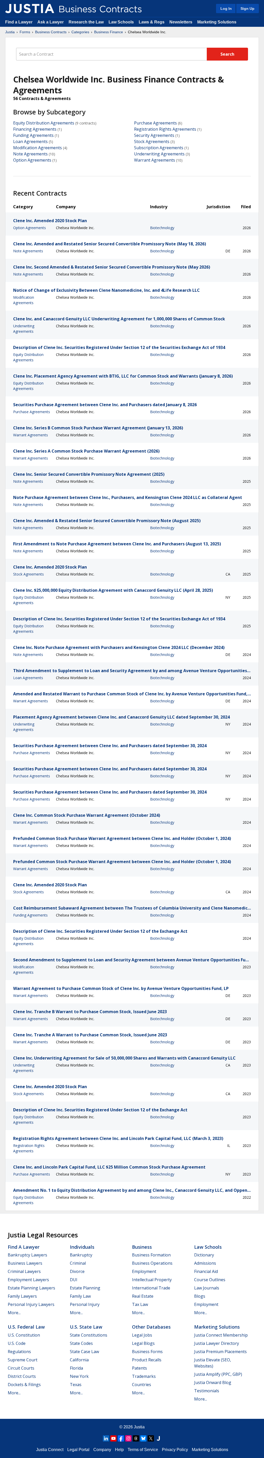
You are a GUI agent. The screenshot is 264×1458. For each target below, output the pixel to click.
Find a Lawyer (18, 22)
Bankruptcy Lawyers (27, 1255)
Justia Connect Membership (221, 1335)
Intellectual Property (152, 1279)
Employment (144, 1271)
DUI (73, 1279)
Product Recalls (146, 1360)
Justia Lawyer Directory (216, 1343)
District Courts (22, 1376)
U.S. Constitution (24, 1335)
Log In (226, 8)
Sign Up (247, 8)
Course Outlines (209, 1279)
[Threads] (136, 1438)
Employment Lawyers (28, 1279)
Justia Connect (49, 1449)
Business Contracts (51, 32)
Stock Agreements (151, 141)
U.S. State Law (86, 1327)
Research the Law (86, 22)
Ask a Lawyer (51, 22)
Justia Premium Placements (220, 1351)
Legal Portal (78, 1449)
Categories (80, 32)
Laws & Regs (151, 22)
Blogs (199, 1296)
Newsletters (180, 22)
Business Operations (152, 1263)
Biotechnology (162, 227)
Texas (75, 1384)
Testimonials (206, 1391)
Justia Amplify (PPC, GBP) (218, 1374)
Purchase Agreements (155, 123)
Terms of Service (143, 1449)
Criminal (78, 1263)
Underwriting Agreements (159, 154)
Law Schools (121, 22)
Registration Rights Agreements (165, 129)
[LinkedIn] (106, 1438)
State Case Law (84, 1351)
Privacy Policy (175, 1449)
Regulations (19, 1351)
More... (14, 1312)
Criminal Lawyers (24, 1271)
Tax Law (140, 1304)
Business (142, 1247)
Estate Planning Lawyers (31, 1288)
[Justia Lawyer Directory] (158, 1438)
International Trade (151, 1288)
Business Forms (147, 1351)
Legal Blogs (143, 1343)
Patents (139, 1368)
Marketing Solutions (216, 22)
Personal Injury (85, 1304)
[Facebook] (121, 1438)
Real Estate (142, 1296)
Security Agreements (154, 135)
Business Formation (151, 1255)
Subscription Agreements (158, 148)
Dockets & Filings (24, 1384)
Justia (10, 32)
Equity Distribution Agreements (43, 123)
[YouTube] (113, 1438)
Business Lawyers (25, 1263)
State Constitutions (88, 1335)
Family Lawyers (22, 1296)
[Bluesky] (143, 1438)
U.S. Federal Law (26, 1327)
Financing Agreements (34, 129)
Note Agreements (30, 154)
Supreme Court (22, 1360)
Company (102, 1449)
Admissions (205, 1263)
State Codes (81, 1343)
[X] (151, 1438)
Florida (76, 1368)
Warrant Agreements (154, 160)
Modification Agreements (37, 148)
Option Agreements (32, 160)
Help (119, 1449)
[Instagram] (128, 1438)
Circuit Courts (21, 1368)
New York (79, 1376)
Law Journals (206, 1288)
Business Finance (108, 32)
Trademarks (144, 1376)
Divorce (77, 1271)
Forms (25, 32)
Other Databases (151, 1327)
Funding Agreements (33, 135)
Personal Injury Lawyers (31, 1304)
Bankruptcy (81, 1255)
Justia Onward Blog (212, 1382)
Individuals (82, 1247)
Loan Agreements (30, 141)
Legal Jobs (142, 1335)
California (79, 1360)
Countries (141, 1384)
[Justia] (29, 8)
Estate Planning (85, 1288)
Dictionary (204, 1255)
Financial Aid (206, 1271)
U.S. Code (17, 1343)
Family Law (80, 1296)
